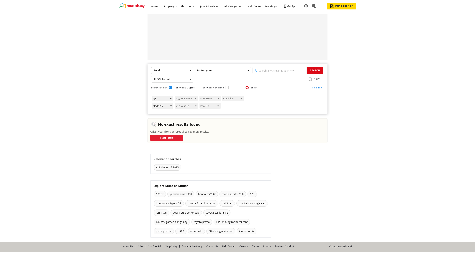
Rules (140, 246)
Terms (255, 246)
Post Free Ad (154, 246)
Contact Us (212, 246)
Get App (291, 6)
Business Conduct (284, 246)
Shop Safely (171, 246)
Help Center (228, 246)
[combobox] (280, 70)
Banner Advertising (192, 246)
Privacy (267, 246)
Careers (243, 246)
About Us (128, 246)
